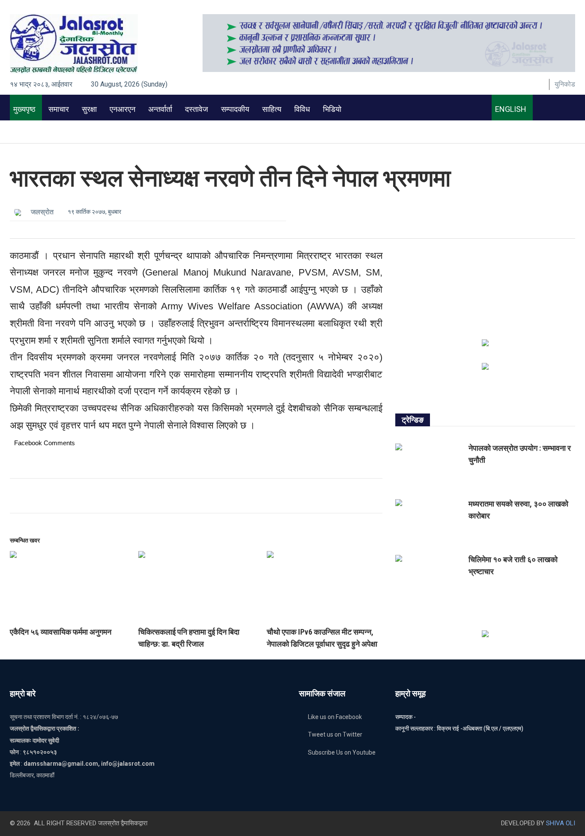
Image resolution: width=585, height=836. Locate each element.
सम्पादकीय (235, 109)
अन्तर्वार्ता (160, 109)
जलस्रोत (42, 212)
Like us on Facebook (335, 716)
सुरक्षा (89, 109)
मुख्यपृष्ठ (23, 109)
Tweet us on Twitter (335, 734)
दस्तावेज (196, 109)
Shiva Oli (560, 823)
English (509, 109)
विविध (302, 109)
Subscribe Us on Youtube (342, 752)
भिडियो (332, 109)
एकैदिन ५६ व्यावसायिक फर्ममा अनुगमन (60, 631)
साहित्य (271, 109)
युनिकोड (565, 84)
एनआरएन (122, 109)
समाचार (58, 109)
